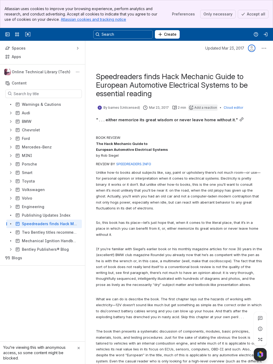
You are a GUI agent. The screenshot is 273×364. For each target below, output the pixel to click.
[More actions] (77, 72)
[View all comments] (260, 318)
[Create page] (260, 339)
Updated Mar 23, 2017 (224, 48)
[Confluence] (27, 34)
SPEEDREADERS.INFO (133, 164)
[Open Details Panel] (260, 329)
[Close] (78, 348)
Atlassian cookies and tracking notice (93, 19)
